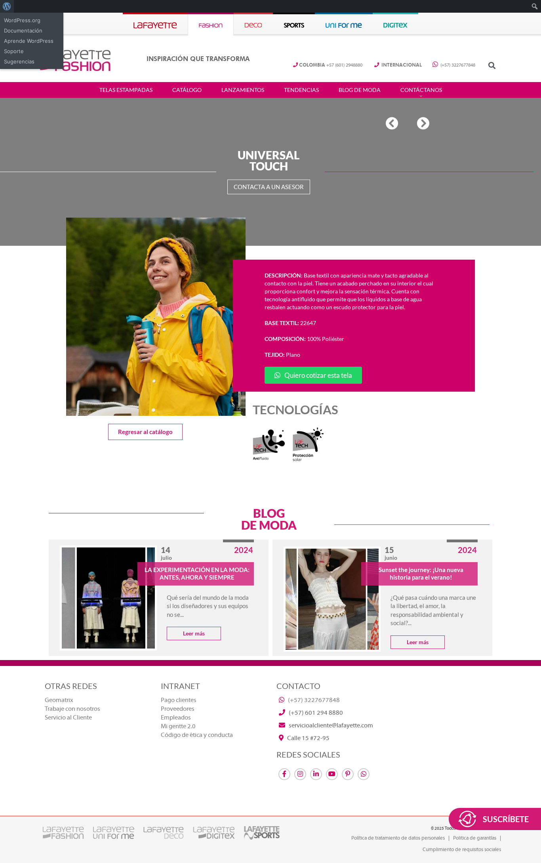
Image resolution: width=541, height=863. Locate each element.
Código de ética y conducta (197, 735)
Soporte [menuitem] (14, 51)
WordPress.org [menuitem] (22, 20)
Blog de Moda (360, 90)
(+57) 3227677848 (457, 65)
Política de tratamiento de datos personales (398, 838)
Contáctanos (421, 90)
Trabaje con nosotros (72, 708)
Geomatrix (59, 700)
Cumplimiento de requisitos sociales (462, 849)
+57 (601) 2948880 (330, 65)
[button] (491, 65)
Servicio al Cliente (68, 717)
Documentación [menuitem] (23, 30)
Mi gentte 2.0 (178, 726)
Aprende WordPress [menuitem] (28, 41)
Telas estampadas (125, 90)
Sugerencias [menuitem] (19, 61)
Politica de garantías (474, 838)
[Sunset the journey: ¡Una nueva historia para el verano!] (332, 599)
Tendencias (301, 90)
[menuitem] (7, 6)
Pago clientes (178, 700)
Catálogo (187, 90)
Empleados (176, 717)
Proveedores (177, 708)
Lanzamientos (242, 90)
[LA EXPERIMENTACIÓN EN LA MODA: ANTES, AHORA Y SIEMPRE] (108, 598)
